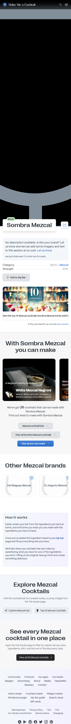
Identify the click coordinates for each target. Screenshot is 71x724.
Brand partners (19, 710)
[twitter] (41, 722)
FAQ (57, 710)
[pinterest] (51, 722)
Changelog (58, 713)
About (37, 680)
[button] (16, 277)
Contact (42, 684)
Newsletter (60, 680)
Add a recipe (15, 693)
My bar (60, 538)
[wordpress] (30, 722)
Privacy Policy (36, 710)
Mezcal (64, 265)
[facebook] (35, 722)
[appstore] (20, 722)
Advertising (23, 680)
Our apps (43, 676)
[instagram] (46, 722)
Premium (29, 676)
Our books (57, 676)
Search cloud (56, 697)
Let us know (44, 250)
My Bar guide (38, 697)
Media (47, 680)
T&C (49, 710)
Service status (42, 713)
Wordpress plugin (17, 697)
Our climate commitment (20, 713)
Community (14, 676)
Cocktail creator (34, 693)
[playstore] (25, 722)
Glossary (29, 684)
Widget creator (55, 693)
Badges (9, 680)
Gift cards (35, 701)
